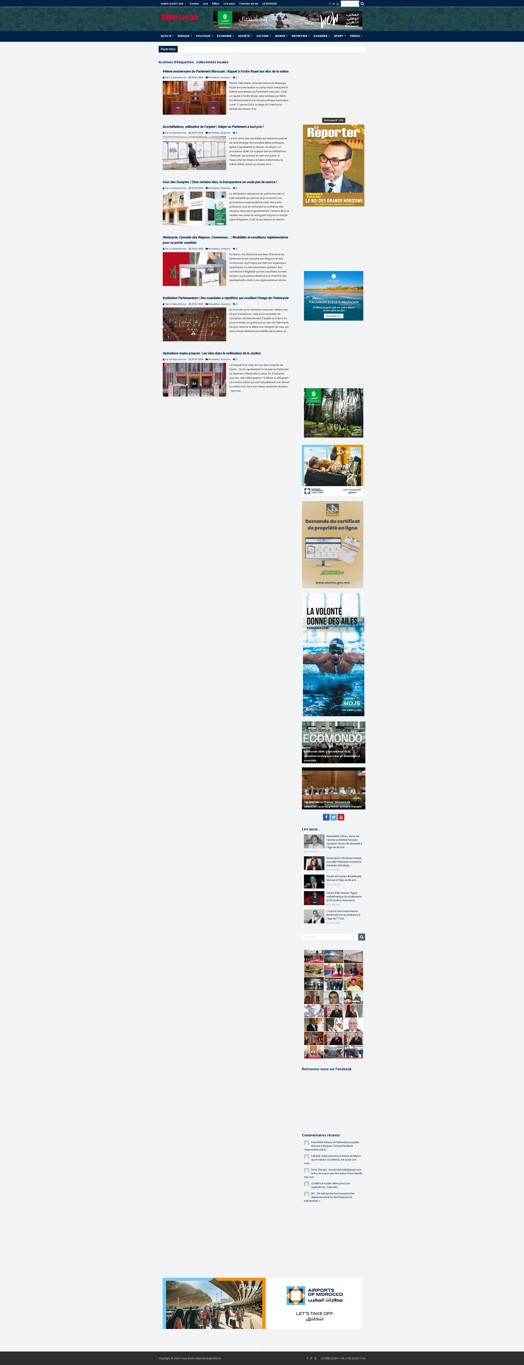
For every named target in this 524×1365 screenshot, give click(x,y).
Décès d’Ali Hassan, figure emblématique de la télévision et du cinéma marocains (344, 896)
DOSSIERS (320, 35)
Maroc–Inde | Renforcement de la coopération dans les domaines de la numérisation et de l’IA (333, 756)
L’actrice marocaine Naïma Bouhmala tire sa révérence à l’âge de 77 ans (343, 915)
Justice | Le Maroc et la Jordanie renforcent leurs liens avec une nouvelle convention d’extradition (235, 49)
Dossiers (225, 77)
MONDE (280, 35)
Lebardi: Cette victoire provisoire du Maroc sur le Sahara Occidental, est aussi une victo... (332, 1159)
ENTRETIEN (299, 35)
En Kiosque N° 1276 (333, 120)
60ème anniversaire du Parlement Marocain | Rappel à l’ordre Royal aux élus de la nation (226, 71)
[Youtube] (337, 3)
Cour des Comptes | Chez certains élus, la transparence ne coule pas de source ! (220, 182)
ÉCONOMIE (224, 35)
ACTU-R (166, 35)
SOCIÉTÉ (244, 35)
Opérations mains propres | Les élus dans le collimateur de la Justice (212, 353)
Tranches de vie (248, 3)
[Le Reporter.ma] (180, 15)
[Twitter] (333, 3)
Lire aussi (229, 3)
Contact (194, 3)
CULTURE (262, 35)
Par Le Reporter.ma (175, 77)
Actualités (213, 77)
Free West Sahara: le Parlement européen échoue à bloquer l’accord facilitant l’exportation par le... (331, 1146)
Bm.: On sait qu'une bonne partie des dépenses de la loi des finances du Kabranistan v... (329, 1197)
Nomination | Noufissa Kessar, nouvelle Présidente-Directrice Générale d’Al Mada (344, 862)
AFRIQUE (183, 35)
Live (205, 3)
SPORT (338, 35)
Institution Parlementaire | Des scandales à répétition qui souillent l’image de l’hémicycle (226, 298)
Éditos (215, 3)
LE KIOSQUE (269, 3)
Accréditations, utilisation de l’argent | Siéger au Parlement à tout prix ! (213, 127)
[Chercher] (362, 4)
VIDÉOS (355, 35)
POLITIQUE (203, 35)
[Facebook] (330, 3)
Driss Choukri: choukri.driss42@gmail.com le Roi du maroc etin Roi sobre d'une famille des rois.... (333, 1173)
